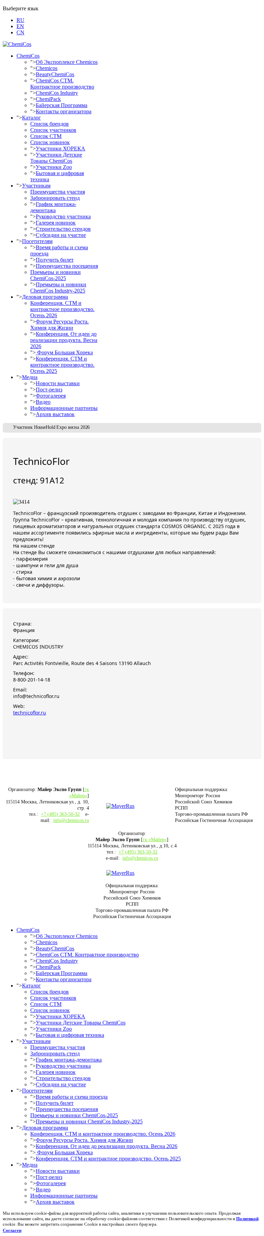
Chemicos (46, 68)
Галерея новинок (56, 223)
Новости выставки (58, 383)
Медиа (29, 377)
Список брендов (49, 124)
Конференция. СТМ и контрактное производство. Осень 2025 (62, 365)
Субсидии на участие (61, 235)
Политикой (247, 1218)
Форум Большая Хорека (64, 352)
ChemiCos (28, 56)
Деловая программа (45, 297)
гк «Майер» (155, 839)
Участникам (36, 185)
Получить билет (55, 260)
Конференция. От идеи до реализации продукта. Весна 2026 (63, 340)
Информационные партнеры (64, 408)
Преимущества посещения (67, 266)
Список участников (53, 130)
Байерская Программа (61, 105)
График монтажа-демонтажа (53, 207)
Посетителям (37, 241)
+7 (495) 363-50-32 (60, 814)
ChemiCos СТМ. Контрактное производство (62, 84)
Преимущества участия (57, 192)
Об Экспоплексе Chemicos (67, 62)
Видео (43, 402)
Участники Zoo (54, 167)
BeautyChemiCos (55, 74)
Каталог (31, 118)
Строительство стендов (63, 229)
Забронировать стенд (55, 198)
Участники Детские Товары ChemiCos (56, 158)
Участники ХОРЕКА (60, 148)
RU (20, 20)
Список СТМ (46, 136)
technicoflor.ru (29, 712)
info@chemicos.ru (71, 820)
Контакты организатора (63, 111)
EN (20, 26)
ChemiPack (48, 99)
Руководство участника (63, 216)
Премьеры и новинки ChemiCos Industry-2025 (58, 288)
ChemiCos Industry (57, 93)
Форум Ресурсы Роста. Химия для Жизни (59, 325)
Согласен (12, 1230)
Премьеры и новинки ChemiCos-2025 (55, 275)
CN (20, 32)
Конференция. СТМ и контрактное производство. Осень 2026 (62, 309)
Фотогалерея (51, 396)
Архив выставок (55, 414)
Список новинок (50, 142)
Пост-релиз (49, 389)
